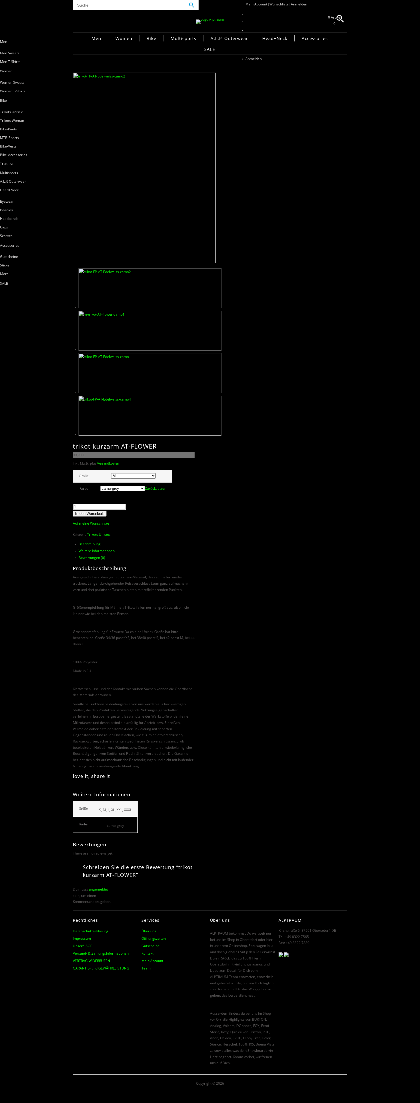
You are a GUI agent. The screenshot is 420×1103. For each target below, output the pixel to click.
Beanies (6, 210)
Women (6, 71)
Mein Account (256, 4)
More (4, 273)
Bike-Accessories (13, 154)
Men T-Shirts (10, 61)
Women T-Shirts (12, 91)
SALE (4, 283)
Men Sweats (9, 53)
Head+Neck (9, 190)
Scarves (6, 235)
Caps (4, 227)
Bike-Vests (8, 146)
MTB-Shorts (9, 137)
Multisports (9, 172)
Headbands (9, 218)
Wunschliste (279, 4)
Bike (3, 100)
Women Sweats (12, 82)
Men (3, 41)
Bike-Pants (8, 129)
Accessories (9, 245)
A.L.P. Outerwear (13, 181)
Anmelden (299, 4)
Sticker (5, 265)
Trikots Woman (12, 120)
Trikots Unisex (11, 111)
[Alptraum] (210, 19)
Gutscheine (9, 256)
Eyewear (7, 201)
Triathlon (7, 163)
